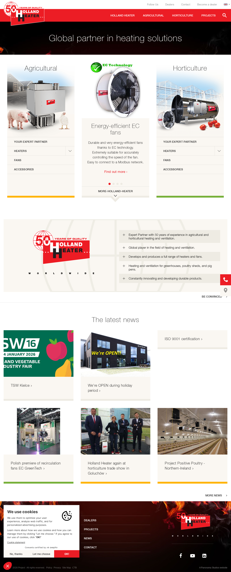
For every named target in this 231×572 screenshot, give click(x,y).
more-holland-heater (115, 191)
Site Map (66, 567)
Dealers (169, 4)
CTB (74, 567)
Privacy (57, 567)
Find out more (114, 172)
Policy (49, 567)
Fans (17, 160)
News (88, 538)
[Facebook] (180, 555)
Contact (185, 4)
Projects (91, 529)
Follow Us (152, 4)
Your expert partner (30, 141)
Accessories (24, 169)
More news (213, 495)
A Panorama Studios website (213, 567)
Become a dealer (207, 4)
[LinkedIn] (204, 555)
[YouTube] (192, 555)
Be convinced (212, 296)
